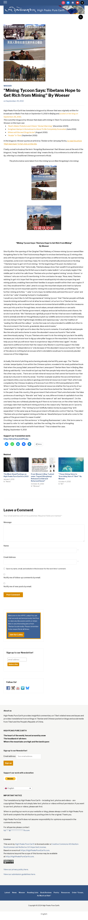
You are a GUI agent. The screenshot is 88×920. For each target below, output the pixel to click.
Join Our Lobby (16, 635)
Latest (7, 892)
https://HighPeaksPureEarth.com (34, 850)
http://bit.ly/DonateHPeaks (16, 439)
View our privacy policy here (16, 869)
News (14, 892)
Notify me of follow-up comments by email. (22, 578)
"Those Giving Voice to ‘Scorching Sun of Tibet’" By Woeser (70, 476)
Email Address (10, 557)
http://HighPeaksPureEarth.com (20, 856)
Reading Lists (32, 892)
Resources (65, 892)
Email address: (10, 756)
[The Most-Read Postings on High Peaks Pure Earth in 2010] (16, 464)
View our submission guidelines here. (20, 874)
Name (6, 546)
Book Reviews (46, 892)
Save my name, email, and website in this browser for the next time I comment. (36, 569)
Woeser (8, 86)
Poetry (56, 892)
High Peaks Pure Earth (25, 844)
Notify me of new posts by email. (18, 586)
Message (8, 522)
